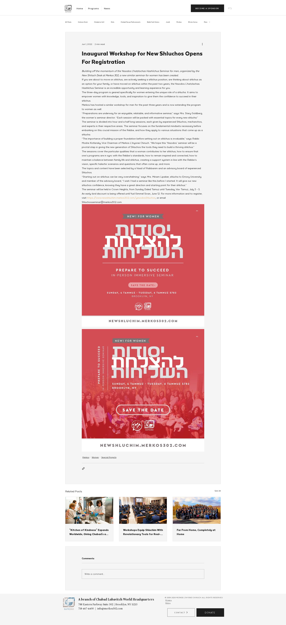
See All (218, 490)
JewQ (168, 22)
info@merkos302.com (110, 608)
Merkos (179, 22)
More (205, 22)
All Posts (68, 22)
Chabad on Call (99, 22)
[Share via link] (83, 468)
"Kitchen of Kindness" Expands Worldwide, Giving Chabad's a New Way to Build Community (89, 532)
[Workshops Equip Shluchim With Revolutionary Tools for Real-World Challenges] (143, 510)
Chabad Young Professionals (130, 22)
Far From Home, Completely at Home (196, 532)
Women (95, 457)
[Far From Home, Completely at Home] (197, 510)
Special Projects (108, 457)
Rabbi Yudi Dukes (153, 22)
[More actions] (202, 44)
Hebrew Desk (83, 22)
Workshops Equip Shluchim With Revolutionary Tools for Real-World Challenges (143, 532)
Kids (112, 22)
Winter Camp (192, 22)
